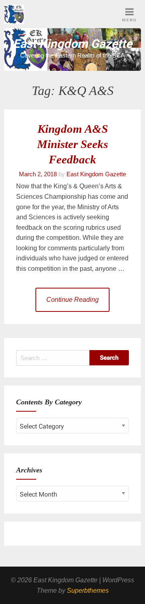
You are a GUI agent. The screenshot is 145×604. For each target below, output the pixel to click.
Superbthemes (88, 590)
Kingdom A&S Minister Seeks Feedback (72, 144)
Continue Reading (72, 299)
